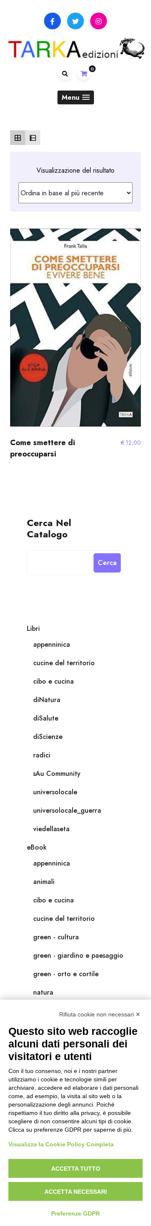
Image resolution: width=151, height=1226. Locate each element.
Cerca (107, 563)
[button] (75, 97)
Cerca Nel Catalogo (49, 528)
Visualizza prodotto (75, 331)
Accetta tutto (75, 1168)
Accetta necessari (75, 1191)
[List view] (32, 137)
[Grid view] (17, 137)
